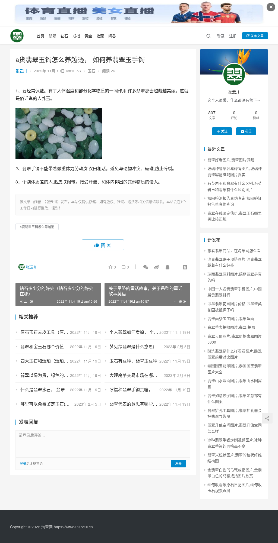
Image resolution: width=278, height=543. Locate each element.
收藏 (100, 35)
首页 (40, 35)
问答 (112, 35)
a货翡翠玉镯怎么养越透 (37, 226)
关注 (224, 131)
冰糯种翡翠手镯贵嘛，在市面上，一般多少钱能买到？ (149, 389)
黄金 (88, 35)
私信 (248, 131)
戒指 (76, 35)
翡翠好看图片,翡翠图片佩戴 (230, 159)
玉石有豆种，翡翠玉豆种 (133, 361)
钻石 (64, 35)
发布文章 (257, 35)
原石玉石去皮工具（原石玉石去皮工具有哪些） (60, 332)
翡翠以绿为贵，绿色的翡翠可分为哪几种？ (60, 375)
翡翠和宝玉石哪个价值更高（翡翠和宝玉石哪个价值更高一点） (60, 346)
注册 (233, 35)
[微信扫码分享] (146, 267)
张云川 (21, 70)
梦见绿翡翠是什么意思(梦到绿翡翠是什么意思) (149, 346)
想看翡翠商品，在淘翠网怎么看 (234, 250)
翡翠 (52, 35)
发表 (178, 463)
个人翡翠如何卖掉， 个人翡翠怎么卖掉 (146, 332)
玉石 (91, 70)
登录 (221, 35)
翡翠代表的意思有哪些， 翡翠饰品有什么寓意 (149, 404)
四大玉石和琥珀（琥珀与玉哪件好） (55, 361)
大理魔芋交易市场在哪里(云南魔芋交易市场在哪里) (149, 375)
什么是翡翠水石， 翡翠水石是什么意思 (57, 389)
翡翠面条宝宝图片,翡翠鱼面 (230, 318)
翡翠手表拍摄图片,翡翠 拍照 (231, 327)
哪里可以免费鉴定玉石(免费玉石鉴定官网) (60, 404)
